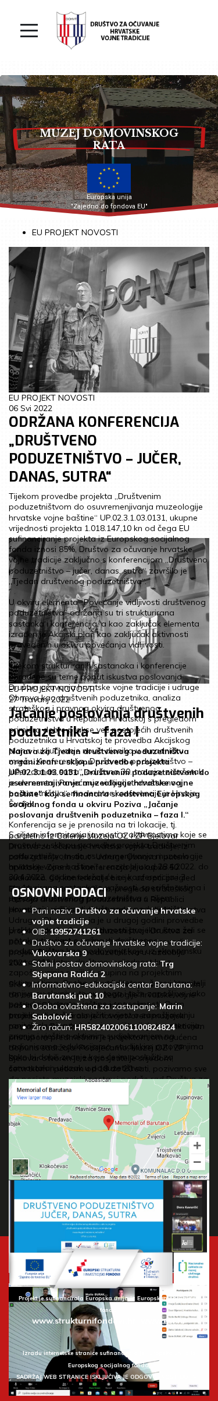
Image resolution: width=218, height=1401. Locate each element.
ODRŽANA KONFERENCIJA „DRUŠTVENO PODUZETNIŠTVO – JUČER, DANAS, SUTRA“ (95, 449)
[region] (109, 146)
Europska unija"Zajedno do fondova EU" (109, 202)
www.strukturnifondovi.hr (84, 1320)
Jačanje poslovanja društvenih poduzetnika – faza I (106, 722)
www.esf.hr (163, 1320)
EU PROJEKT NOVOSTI (75, 232)
